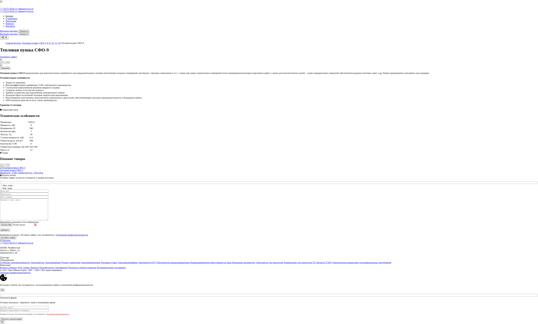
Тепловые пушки (30, 43)
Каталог (9, 16)
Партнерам (11, 21)
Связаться (23, 31)
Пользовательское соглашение (111, 267)
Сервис (26, 267)
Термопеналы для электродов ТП (300, 262)
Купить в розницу (8, 267)
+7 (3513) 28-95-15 (9, 9)
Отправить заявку (8, 57)
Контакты (10, 26)
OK (2, 290)
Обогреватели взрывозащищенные (173, 262)
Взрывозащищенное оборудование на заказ (211, 262)
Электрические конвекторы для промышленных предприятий (361, 262)
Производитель (46, 267)
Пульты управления (70, 262)
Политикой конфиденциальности (72, 235)
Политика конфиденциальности (15, 272)
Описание (5, 68)
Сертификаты (61, 267)
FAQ (20, 267)
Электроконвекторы (90, 262)
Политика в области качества (82, 267)
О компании (11, 18)
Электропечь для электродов (269, 262)
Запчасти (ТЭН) (323, 262)
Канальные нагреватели (243, 262)
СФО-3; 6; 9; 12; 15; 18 (49, 43)
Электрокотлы (37, 262)
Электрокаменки (53, 262)
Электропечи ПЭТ (147, 262)
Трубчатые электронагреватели (15, 262)
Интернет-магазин (9, 31)
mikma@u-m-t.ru (25, 9)
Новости (10, 23)
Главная (9, 43)
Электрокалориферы (127, 262)
